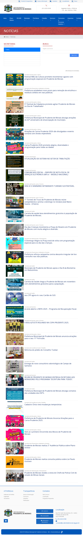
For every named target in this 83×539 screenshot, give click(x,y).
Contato (45, 511)
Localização (45, 496)
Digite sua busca (48, 48)
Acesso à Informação (28, 494)
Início (5, 18)
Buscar (75, 55)
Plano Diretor (12, 19)
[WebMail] (6, 520)
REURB (19, 18)
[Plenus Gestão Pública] (62, 532)
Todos (7, 50)
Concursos (26, 496)
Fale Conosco (46, 494)
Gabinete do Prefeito (9, 494)
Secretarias (6, 498)
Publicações (26, 500)
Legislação (6, 496)
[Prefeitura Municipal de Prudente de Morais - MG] (17, 8)
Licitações (25, 498)
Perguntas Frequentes (48, 498)
